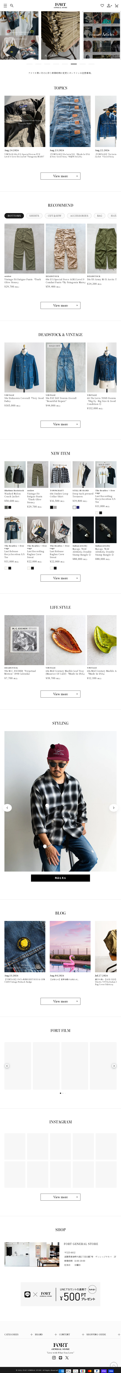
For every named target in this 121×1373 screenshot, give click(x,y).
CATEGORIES (11, 1334)
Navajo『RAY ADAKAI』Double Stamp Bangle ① (82, 552)
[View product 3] (45, 846)
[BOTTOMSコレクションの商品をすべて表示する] (60, 305)
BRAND (39, 1334)
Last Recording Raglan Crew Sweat (35, 554)
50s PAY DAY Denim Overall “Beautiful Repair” (61, 400)
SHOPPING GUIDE (96, 1334)
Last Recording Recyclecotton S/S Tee (105, 499)
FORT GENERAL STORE (32, 1370)
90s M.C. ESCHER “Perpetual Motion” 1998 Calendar (20, 672)
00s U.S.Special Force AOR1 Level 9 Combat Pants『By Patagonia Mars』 (66, 281)
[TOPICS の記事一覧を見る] (60, 176)
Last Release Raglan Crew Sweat (57, 554)
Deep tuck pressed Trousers (83, 495)
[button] (5, 5)
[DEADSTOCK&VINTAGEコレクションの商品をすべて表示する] (60, 424)
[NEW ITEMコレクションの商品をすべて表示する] (60, 578)
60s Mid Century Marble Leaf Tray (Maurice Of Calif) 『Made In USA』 (66, 672)
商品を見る (60, 878)
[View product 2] (47, 805)
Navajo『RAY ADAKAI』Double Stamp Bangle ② (104, 552)
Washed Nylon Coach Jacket (12, 495)
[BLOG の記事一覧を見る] (60, 1001)
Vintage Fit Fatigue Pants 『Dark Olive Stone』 (22, 281)
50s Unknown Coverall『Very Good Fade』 (24, 400)
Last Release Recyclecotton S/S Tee (14, 554)
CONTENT (64, 1334)
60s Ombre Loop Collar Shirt (59, 495)
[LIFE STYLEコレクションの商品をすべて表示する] (60, 694)
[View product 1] (52, 746)
